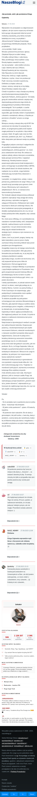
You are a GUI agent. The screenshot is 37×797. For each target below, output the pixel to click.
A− (23, 794)
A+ (14, 794)
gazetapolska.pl (7, 740)
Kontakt (4, 780)
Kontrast (5, 794)
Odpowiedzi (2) (12, 557)
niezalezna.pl (23, 738)
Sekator (4, 24)
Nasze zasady (7, 783)
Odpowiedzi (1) (12, 521)
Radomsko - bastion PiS (12, 685)
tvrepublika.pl (18, 746)
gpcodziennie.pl (7, 746)
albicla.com (29, 746)
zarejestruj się (18, 434)
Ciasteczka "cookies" (9, 786)
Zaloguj (6, 434)
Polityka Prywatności (18, 771)
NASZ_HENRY (12, 530)
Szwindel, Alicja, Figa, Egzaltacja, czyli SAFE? (19, 649)
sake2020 (11, 467)
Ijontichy (10, 566)
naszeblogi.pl (21, 743)
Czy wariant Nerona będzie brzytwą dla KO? (18, 652)
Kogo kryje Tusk (9, 689)
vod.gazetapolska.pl (9, 743)
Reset (32, 794)
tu (17, 756)
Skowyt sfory (8, 681)
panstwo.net (18, 740)
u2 (8, 495)
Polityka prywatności (9, 789)
